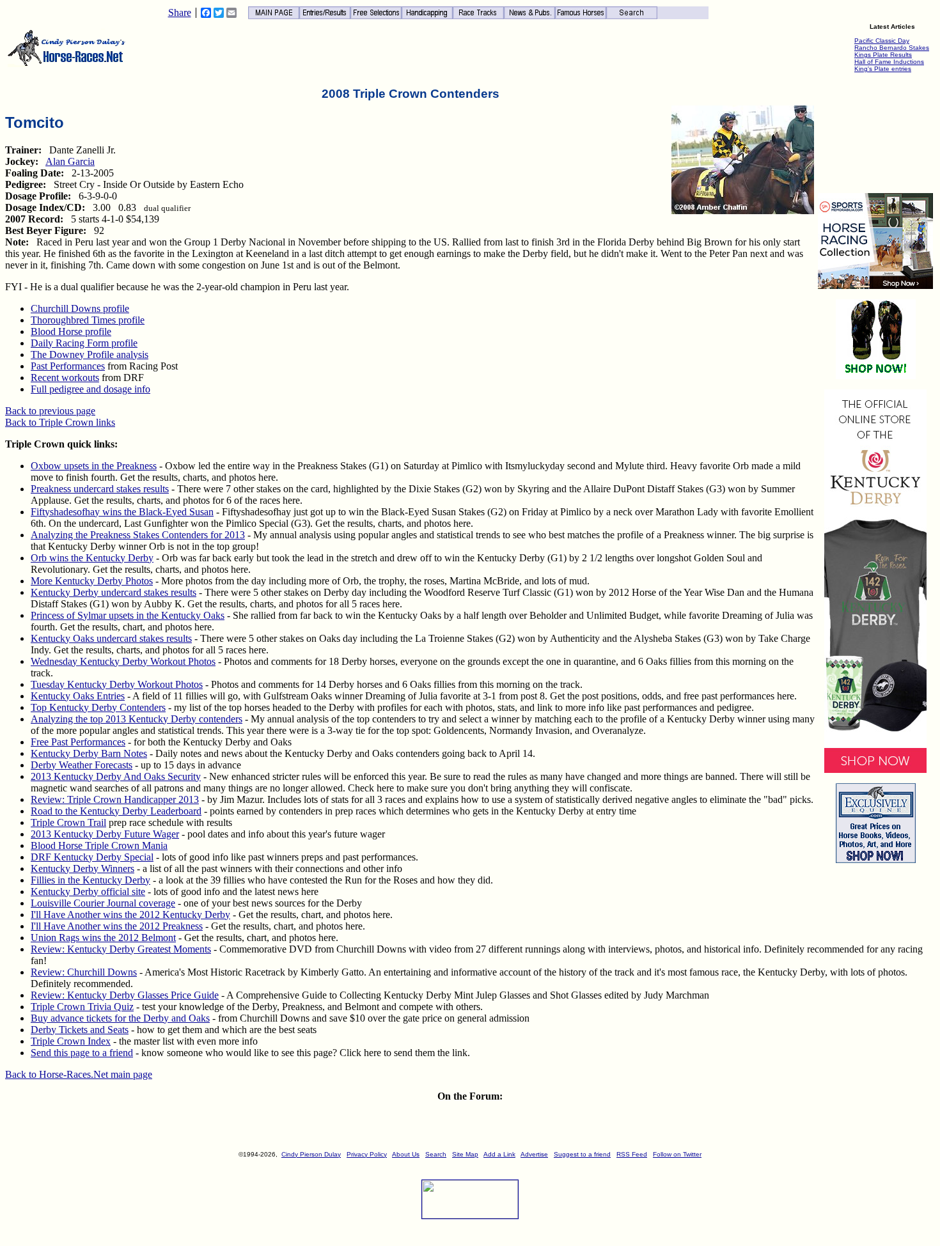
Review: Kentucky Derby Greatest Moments (121, 949)
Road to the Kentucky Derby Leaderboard (116, 811)
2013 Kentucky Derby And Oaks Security (116, 776)
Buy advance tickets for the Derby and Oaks (120, 1018)
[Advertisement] (875, 135)
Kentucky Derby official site (88, 891)
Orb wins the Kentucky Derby (92, 557)
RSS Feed (631, 1154)
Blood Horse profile (71, 331)
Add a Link (499, 1154)
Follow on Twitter (677, 1154)
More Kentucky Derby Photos (92, 580)
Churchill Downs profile (80, 308)
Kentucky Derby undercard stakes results (113, 592)
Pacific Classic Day (881, 40)
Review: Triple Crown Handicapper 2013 (115, 799)
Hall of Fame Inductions (889, 61)
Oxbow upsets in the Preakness (94, 465)
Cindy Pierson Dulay (311, 1154)
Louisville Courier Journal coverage (103, 903)
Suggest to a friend (582, 1154)
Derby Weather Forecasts (81, 764)
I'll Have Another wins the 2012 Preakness (117, 926)
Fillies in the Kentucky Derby (90, 880)
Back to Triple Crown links (60, 422)
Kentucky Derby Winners (82, 868)
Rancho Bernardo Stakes (891, 47)
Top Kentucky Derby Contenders (98, 707)
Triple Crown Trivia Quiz (82, 1006)
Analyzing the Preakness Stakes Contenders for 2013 (138, 534)
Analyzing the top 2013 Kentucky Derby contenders (136, 718)
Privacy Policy (367, 1154)
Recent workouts (65, 377)
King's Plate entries (882, 68)
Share (179, 13)
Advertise (534, 1154)
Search (435, 1154)
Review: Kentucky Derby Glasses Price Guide (125, 995)
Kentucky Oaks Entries (78, 695)
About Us (405, 1154)
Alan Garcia (70, 161)
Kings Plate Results (883, 54)
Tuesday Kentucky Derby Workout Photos (117, 684)
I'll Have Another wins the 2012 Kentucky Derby (130, 914)
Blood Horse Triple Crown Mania (99, 845)
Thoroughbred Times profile (88, 320)
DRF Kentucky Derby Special (92, 857)
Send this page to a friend (82, 1052)
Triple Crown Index (71, 1041)
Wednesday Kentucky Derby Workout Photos (123, 661)
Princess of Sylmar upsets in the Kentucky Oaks (127, 615)
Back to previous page (50, 410)
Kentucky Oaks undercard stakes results (111, 638)
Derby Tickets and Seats (80, 1029)
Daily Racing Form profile (84, 343)
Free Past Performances (78, 741)
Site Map (465, 1154)
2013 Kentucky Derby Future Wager (105, 834)
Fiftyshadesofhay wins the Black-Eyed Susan (122, 511)
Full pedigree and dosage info (90, 389)
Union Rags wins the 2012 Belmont (103, 937)
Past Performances (68, 366)
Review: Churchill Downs (84, 972)
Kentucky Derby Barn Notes (89, 753)
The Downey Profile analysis (89, 354)
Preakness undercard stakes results (100, 488)
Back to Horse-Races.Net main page (78, 1074)
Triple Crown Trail (68, 822)
